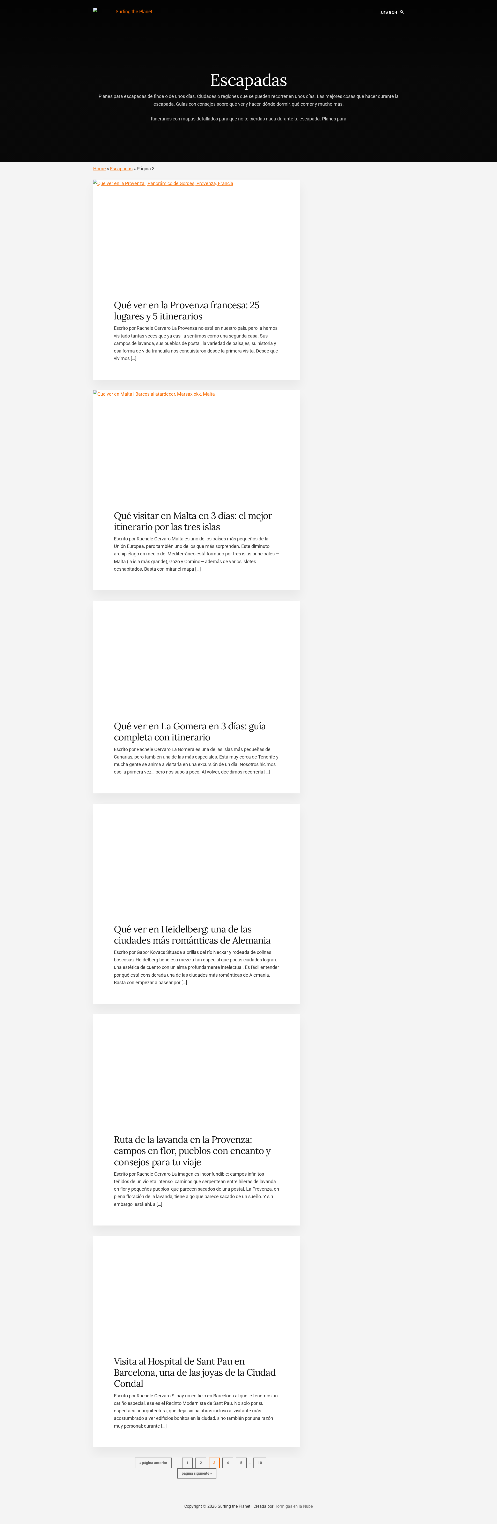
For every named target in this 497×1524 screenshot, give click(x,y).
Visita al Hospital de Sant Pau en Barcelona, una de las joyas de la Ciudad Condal (195, 1372)
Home (99, 168)
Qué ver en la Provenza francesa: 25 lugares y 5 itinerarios (186, 310)
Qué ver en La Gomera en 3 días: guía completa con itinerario (190, 731)
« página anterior (153, 1464)
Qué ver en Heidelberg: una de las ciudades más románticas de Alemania (192, 934)
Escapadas (121, 168)
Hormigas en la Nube (293, 1506)
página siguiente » (196, 1475)
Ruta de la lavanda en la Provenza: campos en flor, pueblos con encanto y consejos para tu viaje (192, 1151)
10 (262, 1462)
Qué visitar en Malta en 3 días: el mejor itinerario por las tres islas (193, 521)
